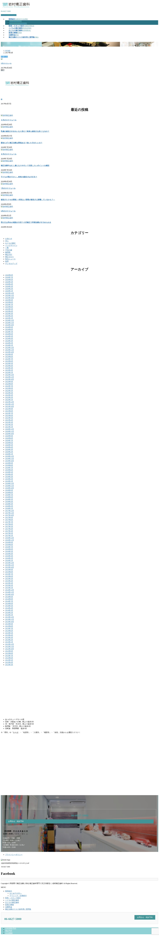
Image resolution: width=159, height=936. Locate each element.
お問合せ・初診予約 (8, 15)
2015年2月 (9, 585)
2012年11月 (9, 646)
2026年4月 (9, 284)
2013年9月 (9, 624)
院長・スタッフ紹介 (13, 898)
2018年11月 (9, 486)
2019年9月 (9, 463)
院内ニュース (10, 259)
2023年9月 (9, 354)
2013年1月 (9, 642)
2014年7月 (9, 601)
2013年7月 (9, 628)
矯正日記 (8, 254)
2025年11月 (9, 295)
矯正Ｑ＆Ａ (9, 257)
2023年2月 (9, 370)
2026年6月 (9, 280)
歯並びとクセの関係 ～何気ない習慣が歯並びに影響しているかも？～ (28, 200)
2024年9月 (9, 327)
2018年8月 (9, 492)
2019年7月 (9, 468)
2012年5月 (9, 660)
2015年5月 (9, 579)
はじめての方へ (16, 21)
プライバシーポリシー (13, 855)
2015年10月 (9, 567)
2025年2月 (9, 316)
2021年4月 (9, 420)
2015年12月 (9, 563)
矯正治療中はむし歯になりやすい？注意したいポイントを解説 (25, 165)
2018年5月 (9, 499)
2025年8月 (9, 302)
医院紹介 (8, 891)
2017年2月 (9, 533)
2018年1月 (9, 508)
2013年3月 (9, 637)
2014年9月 (9, 597)
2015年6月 (9, 576)
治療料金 (8, 907)
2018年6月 (9, 497)
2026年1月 (9, 291)
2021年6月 (9, 415)
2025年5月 (9, 309)
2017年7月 (9, 522)
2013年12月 (9, 617)
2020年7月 (9, 440)
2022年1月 (9, 400)
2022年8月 (9, 384)
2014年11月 (9, 592)
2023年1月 (9, 372)
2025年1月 (9, 318)
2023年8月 (9, 357)
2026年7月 (9, 277)
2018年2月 (9, 506)
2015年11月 (9, 565)
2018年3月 (9, 504)
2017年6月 (9, 524)
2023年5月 (9, 363)
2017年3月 (9, 531)
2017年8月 (9, 520)
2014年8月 (9, 599)
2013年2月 (9, 640)
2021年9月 (9, 409)
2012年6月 (9, 658)
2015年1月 (9, 588)
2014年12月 (9, 590)
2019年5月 (9, 472)
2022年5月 (9, 391)
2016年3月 (9, 556)
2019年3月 (9, 477)
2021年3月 (9, 422)
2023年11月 (9, 350)
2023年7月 (9, 359)
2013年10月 (9, 622)
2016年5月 (9, 551)
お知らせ (8, 239)
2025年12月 (9, 293)
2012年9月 (9, 651)
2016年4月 (9, 554)
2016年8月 (9, 545)
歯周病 (7, 252)
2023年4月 (9, 366)
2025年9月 (9, 300)
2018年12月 (9, 483)
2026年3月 (9, 286)
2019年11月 (9, 458)
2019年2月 (9, 479)
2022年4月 (9, 393)
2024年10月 (9, 325)
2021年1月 (9, 427)
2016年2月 (9, 558)
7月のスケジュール (8, 188)
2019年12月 (9, 456)
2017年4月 (9, 529)
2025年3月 (9, 314)
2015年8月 (9, 572)
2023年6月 (9, 361)
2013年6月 (9, 631)
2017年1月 (9, 535)
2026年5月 (9, 282)
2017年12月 (9, 511)
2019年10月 (9, 461)
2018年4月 (9, 502)
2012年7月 (9, 656)
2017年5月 (9, 526)
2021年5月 (9, 418)
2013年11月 (9, 619)
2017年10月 (9, 515)
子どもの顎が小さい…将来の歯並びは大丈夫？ (19, 177)
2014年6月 (9, 603)
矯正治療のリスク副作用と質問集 (18, 909)
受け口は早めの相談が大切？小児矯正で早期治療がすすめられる (26, 222)
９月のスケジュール (8, 120)
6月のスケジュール (8, 211)
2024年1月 (9, 345)
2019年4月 (9, 474)
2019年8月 (9, 465)
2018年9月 (9, 490)
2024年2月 (9, 343)
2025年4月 (9, 311)
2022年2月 (9, 397)
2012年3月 (9, 665)
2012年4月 (9, 662)
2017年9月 (9, 517)
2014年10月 (9, 594)
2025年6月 (9, 307)
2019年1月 (9, 481)
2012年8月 (9, 653)
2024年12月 (9, 320)
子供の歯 (8, 250)
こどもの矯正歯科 (12, 900)
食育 (7, 261)
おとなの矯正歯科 (12, 902)
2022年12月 (9, 375)
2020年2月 (9, 452)
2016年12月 (9, 538)
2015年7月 (9, 574)
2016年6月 (9, 549)
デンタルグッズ (11, 263)
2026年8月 (9, 275)
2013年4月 (9, 635)
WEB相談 (9, 933)
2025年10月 (9, 298)
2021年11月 (9, 404)
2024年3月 (9, 341)
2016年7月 (9, 547)
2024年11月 (9, 323)
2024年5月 (9, 336)
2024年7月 (9, 332)
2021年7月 (9, 413)
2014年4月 (9, 608)
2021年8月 (9, 411)
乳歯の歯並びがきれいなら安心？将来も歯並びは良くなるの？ (25, 131)
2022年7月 (9, 386)
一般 (7, 248)
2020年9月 (9, 436)
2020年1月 (9, 454)
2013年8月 (9, 626)
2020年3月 (9, 449)
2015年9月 (9, 569)
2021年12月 (9, 402)
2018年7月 (9, 495)
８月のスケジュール (8, 154)
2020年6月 (9, 443)
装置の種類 (9, 905)
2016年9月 (9, 542)
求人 (7, 241)
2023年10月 (9, 352)
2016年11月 (9, 540)
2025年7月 (9, 304)
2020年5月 (9, 445)
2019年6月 (9, 470)
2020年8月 (9, 438)
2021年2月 (9, 425)
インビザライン (11, 245)
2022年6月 (9, 388)
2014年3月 (9, 610)
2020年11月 (9, 431)
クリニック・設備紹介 (18, 23)
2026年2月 (9, 289)
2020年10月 (9, 434)
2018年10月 (9, 488)
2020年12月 (9, 429)
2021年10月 (9, 406)
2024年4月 (9, 338)
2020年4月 (9, 447)
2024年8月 (9, 329)
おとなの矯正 (10, 243)
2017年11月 (9, 513)
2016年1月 (9, 560)
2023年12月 (9, 347)
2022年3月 (9, 395)
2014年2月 (9, 613)
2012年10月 (9, 649)
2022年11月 (9, 377)
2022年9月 (9, 381)
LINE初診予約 (10, 928)
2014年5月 (9, 606)
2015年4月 (9, 581)
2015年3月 (9, 583)
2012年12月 (9, 644)
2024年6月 (9, 334)
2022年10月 (9, 379)
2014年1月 (9, 615)
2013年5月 (9, 633)
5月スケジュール (6, 63)
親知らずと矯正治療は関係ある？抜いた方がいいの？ (21, 143)
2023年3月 (9, 368)
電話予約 (8, 931)
